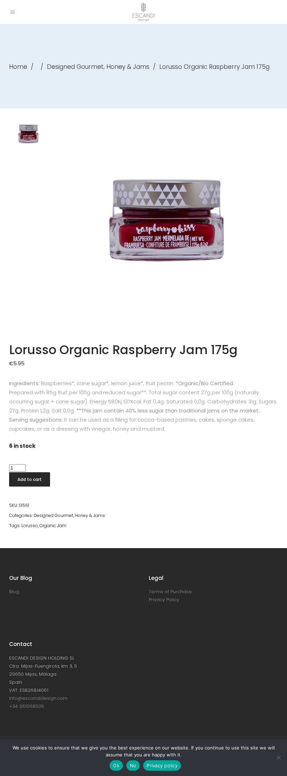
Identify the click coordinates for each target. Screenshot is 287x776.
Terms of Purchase (170, 591)
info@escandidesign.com (38, 698)
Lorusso (29, 526)
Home (18, 67)
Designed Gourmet (75, 67)
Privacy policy (162, 765)
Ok (116, 765)
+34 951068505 (26, 706)
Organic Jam (53, 526)
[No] (278, 757)
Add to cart (30, 479)
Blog (14, 591)
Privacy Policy (164, 599)
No (133, 765)
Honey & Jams (127, 67)
